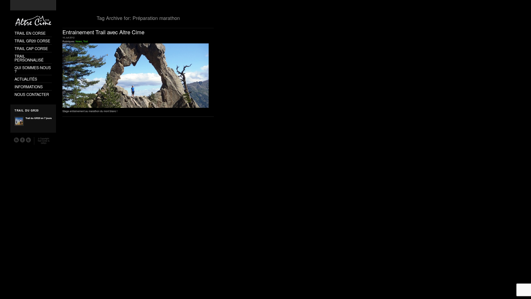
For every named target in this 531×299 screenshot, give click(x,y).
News (79, 41)
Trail (85, 41)
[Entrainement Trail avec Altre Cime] (138, 75)
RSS (16, 139)
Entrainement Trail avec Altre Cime (103, 32)
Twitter (28, 139)
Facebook (22, 139)
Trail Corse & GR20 (44, 142)
